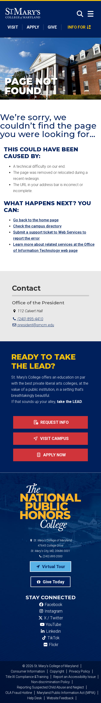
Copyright (57, 671)
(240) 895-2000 (52, 556)
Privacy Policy (79, 671)
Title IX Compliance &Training (26, 677)
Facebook (53, 604)
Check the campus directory (37, 226)
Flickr (53, 644)
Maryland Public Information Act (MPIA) (66, 693)
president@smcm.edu (35, 325)
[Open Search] (78, 14)
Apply (33, 27)
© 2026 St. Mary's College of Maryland (50, 666)
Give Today (53, 581)
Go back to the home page (35, 220)
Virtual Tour (53, 566)
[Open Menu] (90, 14)
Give (52, 27)
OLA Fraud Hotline (18, 693)
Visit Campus (54, 438)
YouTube (53, 624)
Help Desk (34, 698)
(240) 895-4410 (30, 319)
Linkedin (53, 631)
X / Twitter (53, 618)
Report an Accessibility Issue (74, 677)
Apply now (54, 455)
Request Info (54, 422)
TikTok (53, 638)
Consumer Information (28, 671)
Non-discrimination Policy (50, 682)
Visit (13, 27)
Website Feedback (60, 698)
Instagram (53, 611)
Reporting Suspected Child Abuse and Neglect (50, 687)
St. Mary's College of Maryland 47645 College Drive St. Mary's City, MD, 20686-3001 (51, 546)
